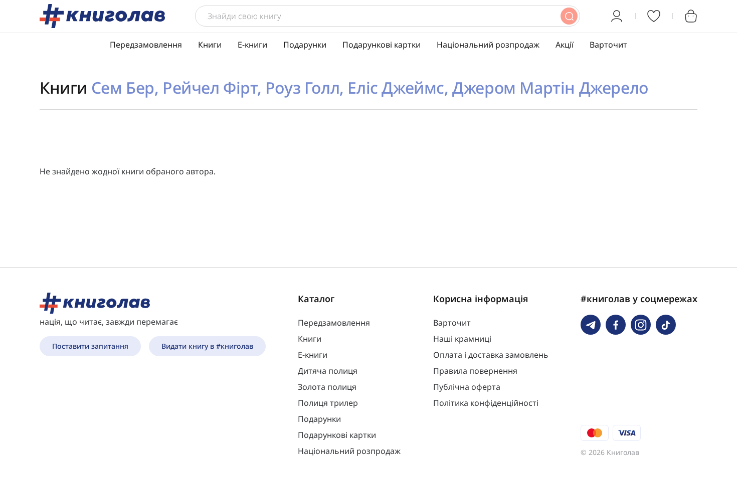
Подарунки (304, 44)
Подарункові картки (381, 44)
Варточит (608, 44)
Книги (210, 44)
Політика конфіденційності (485, 402)
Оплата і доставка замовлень (490, 354)
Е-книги (252, 44)
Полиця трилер (328, 402)
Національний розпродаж (488, 44)
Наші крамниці (462, 338)
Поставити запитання (90, 346)
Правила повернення (475, 370)
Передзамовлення (146, 44)
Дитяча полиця (327, 370)
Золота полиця (327, 386)
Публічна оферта (466, 386)
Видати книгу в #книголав (207, 346)
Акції (565, 44)
